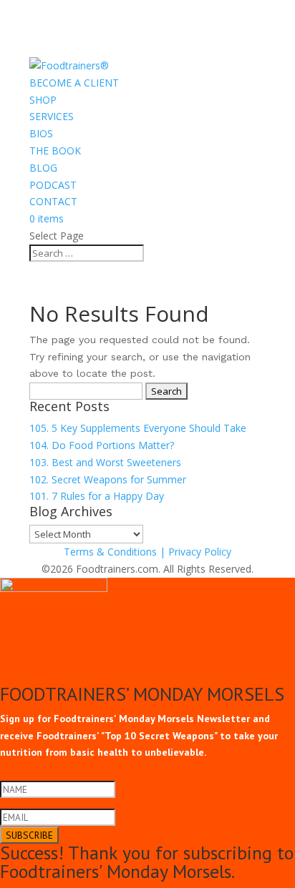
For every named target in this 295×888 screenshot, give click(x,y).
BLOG (43, 167)
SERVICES (51, 116)
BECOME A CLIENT (74, 82)
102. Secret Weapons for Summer (107, 479)
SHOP (43, 100)
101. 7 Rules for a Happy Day (96, 496)
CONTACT (53, 201)
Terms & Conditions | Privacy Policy (147, 551)
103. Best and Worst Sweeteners (105, 462)
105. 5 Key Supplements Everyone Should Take (137, 428)
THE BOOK (55, 150)
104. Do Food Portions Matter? (101, 445)
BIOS (41, 133)
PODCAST (53, 185)
